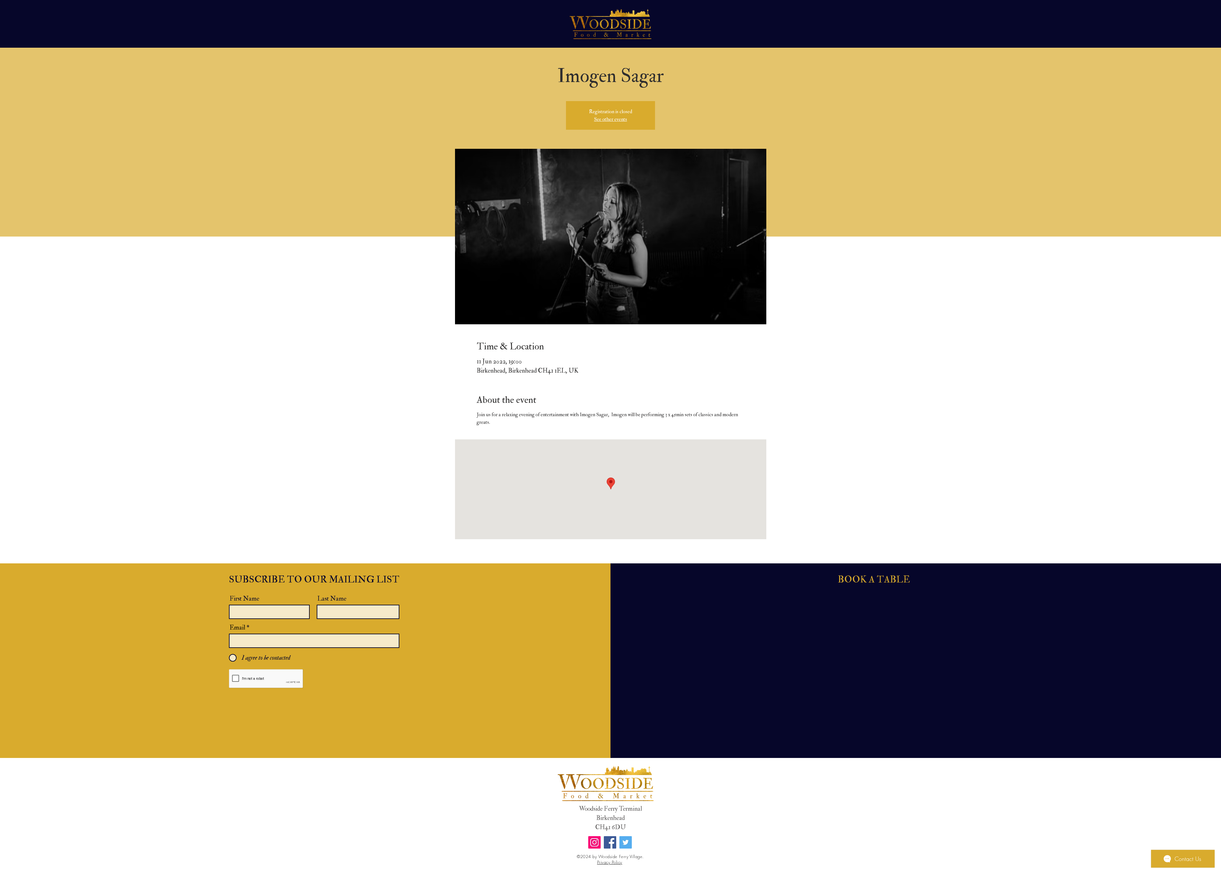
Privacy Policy (609, 862)
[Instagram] (594, 842)
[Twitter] (625, 842)
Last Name (331, 598)
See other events (610, 119)
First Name (244, 598)
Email (237, 627)
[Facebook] (610, 842)
